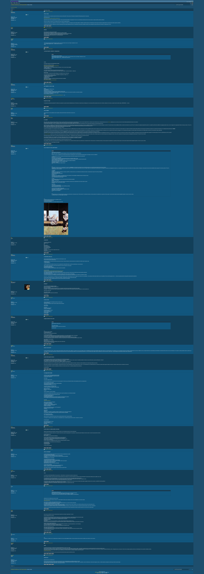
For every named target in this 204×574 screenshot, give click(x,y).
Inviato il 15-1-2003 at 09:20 (49, 98)
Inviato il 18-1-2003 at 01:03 (49, 354)
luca (11, 281)
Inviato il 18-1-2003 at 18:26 (49, 533)
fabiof (12, 108)
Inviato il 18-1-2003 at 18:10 (49, 510)
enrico (12, 27)
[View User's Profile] (45, 37)
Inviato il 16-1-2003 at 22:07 (49, 237)
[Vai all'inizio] (192, 569)
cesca (12, 297)
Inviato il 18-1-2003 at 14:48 (49, 426)
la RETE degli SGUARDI (23, 4)
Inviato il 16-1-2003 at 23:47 (49, 281)
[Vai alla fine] (192, 4)
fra (11, 533)
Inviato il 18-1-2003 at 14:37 (49, 370)
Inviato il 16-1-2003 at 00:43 (49, 117)
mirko (12, 449)
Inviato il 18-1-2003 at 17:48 (49, 470)
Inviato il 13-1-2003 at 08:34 (49, 48)
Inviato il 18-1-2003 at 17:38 (49, 449)
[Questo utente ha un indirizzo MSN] (53, 564)
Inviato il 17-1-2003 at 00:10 (49, 316)
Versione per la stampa (14, 7)
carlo (11, 11)
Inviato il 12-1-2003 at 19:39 (48, 27)
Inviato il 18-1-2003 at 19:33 (49, 555)
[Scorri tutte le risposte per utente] (47, 37)
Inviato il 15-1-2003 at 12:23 (49, 108)
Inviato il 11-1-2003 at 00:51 (48, 11)
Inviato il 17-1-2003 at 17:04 (49, 345)
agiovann (12, 555)
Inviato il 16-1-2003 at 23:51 (49, 297)
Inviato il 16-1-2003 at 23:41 (49, 254)
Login (192, 1)
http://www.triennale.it (47, 500)
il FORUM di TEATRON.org (15, 4)
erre (11, 117)
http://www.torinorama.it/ (47, 550)
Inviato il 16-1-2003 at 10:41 (49, 145)
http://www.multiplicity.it (47, 400)
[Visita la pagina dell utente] (47, 82)
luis (11, 237)
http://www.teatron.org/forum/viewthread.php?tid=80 (51, 65)
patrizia (12, 345)
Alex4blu (12, 98)
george (12, 470)
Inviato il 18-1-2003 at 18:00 (49, 485)
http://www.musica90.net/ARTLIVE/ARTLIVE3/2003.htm (52, 18)
